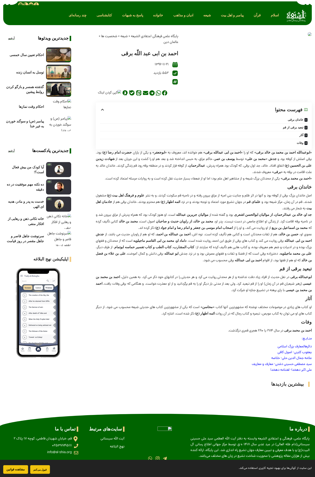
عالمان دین (171, 42)
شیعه (124, 36)
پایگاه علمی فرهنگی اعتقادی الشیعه (154, 36)
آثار (301, 135)
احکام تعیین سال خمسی (27, 55)
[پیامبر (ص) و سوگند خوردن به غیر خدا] (58, 123)
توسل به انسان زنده (30, 72)
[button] (275, 15)
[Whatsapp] (150, 458)
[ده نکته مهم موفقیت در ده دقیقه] (58, 186)
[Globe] (20, 4)
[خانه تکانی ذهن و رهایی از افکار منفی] (58, 221)
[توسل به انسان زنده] (58, 72)
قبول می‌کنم (40, 469)
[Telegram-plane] (165, 458)
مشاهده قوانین (15, 469)
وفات (300, 142)
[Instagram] (157, 458)
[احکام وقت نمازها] (58, 106)
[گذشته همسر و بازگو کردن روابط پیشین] (58, 89)
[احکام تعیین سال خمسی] (58, 54)
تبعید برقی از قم (293, 127)
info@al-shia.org (59, 452)
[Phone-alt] (25, 4)
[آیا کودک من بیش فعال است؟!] (58, 169)
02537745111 (62, 445)
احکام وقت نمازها (31, 106)
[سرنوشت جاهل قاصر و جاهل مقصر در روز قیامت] (58, 238)
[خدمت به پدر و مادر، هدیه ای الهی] (58, 204)
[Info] (36, 4)
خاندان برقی (295, 119)
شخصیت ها (109, 36)
